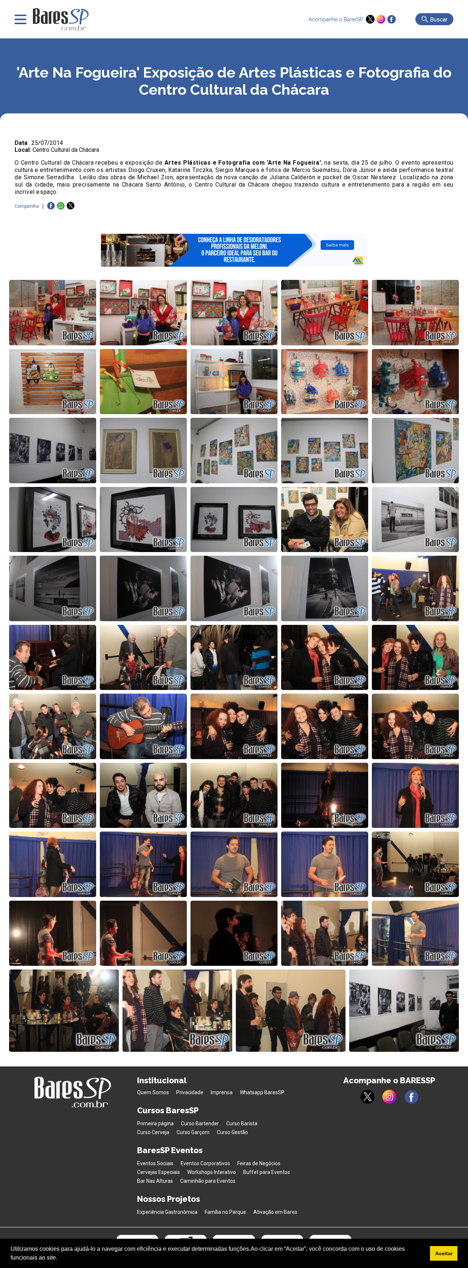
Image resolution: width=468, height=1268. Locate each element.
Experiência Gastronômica (167, 1212)
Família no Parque (225, 1212)
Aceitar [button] (444, 1253)
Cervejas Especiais (158, 1172)
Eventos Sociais (155, 1163)
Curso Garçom (193, 1132)
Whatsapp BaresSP (262, 1092)
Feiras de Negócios (258, 1163)
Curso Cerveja (153, 1132)
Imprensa (222, 1092)
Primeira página (155, 1123)
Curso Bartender (200, 1123)
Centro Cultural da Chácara (66, 149)
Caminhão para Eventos (207, 1181)
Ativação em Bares (275, 1212)
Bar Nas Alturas (155, 1181)
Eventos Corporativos (205, 1163)
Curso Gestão (232, 1132)
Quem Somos (153, 1092)
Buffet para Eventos (266, 1172)
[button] (60, 1258)
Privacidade (189, 1092)
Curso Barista (241, 1123)
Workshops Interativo (211, 1172)
